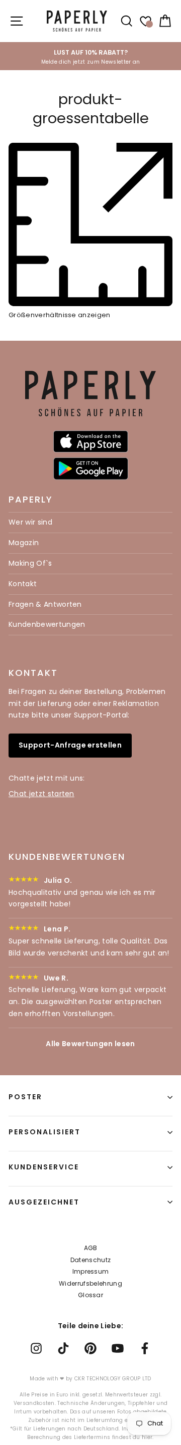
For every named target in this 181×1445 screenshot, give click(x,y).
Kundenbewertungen (47, 624)
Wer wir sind (30, 522)
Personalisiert (44, 1132)
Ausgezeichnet (44, 1202)
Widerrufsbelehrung (90, 1283)
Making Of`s (30, 563)
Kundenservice (44, 1167)
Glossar (90, 1295)
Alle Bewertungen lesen (90, 1044)
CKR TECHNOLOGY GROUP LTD (112, 1378)
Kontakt (23, 584)
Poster (25, 1097)
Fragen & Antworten (45, 604)
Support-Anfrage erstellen (70, 745)
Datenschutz (90, 1260)
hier (147, 1437)
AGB (91, 1248)
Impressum (90, 1271)
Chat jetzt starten (41, 794)
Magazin (24, 543)
